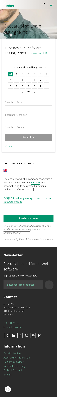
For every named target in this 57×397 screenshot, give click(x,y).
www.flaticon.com (43, 239)
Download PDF (39, 53)
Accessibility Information (17, 358)
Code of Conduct (13, 370)
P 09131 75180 (11, 323)
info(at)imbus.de (12, 327)
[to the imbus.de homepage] (9, 4)
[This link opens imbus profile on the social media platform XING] (6, 335)
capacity (35, 182)
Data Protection (12, 353)
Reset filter (28, 137)
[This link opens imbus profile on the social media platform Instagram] (26, 335)
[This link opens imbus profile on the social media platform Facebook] (20, 335)
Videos (8, 146)
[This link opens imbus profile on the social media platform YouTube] (33, 335)
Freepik (23, 239)
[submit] (49, 284)
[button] (44, 4)
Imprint (7, 374)
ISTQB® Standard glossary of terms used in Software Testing (27, 200)
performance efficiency (19, 163)
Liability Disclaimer (13, 362)
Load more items (28, 218)
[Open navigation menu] (52, 4)
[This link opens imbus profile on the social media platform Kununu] (39, 335)
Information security (14, 366)
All (10, 74)
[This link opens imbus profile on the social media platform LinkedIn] (13, 335)
